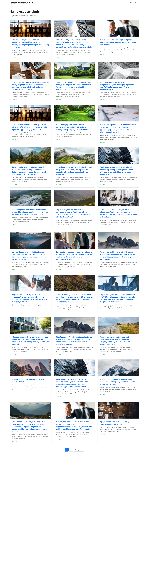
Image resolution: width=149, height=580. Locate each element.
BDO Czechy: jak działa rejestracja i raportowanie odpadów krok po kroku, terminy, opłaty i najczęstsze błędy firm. (72, 127)
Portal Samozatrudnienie (22, 2)
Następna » (79, 450)
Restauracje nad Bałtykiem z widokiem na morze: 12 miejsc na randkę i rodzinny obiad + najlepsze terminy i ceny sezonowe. (30, 212)
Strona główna (134, 3)
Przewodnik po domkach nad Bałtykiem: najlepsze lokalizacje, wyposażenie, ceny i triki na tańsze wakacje (117, 381)
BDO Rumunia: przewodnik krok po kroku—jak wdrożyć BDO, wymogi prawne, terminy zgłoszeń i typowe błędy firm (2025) (30, 127)
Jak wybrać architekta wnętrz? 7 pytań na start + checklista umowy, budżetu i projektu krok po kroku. (118, 42)
